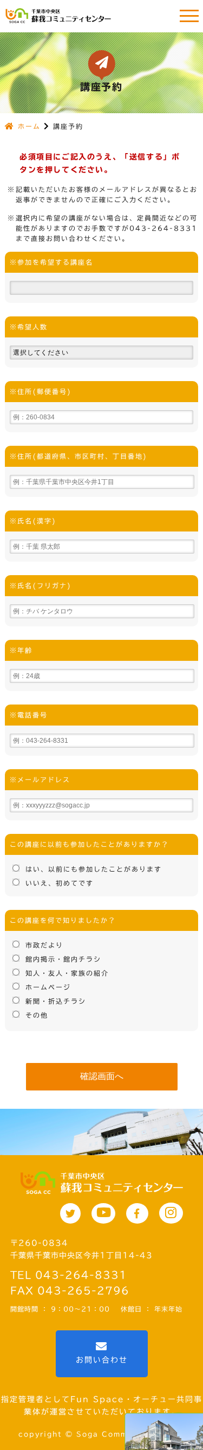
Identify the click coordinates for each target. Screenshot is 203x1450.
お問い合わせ (102, 1360)
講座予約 (68, 126)
